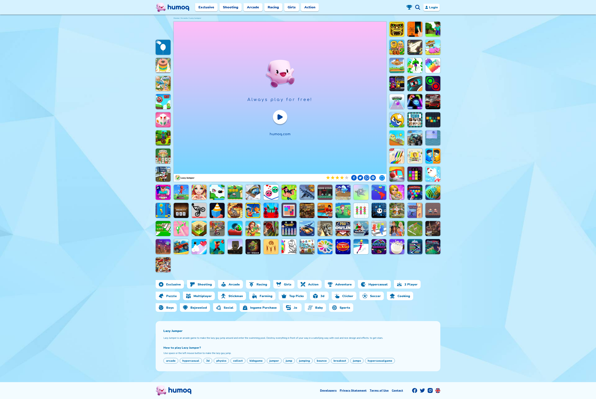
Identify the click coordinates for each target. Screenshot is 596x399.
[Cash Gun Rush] (379, 192)
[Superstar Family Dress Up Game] (396, 228)
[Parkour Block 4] (217, 246)
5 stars (347, 178)
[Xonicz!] (432, 137)
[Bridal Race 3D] (199, 246)
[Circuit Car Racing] (432, 101)
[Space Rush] (396, 83)
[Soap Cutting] (396, 246)
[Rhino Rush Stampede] (432, 47)
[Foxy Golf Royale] (396, 65)
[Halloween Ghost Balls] (379, 210)
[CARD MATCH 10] (163, 156)
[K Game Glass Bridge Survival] (271, 210)
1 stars (328, 178)
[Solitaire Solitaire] (163, 228)
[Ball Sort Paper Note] (361, 210)
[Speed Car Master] (414, 83)
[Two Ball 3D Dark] (271, 228)
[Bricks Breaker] (414, 246)
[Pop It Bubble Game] (325, 246)
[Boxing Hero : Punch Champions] (325, 210)
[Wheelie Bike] (199, 210)
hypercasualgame (380, 361)
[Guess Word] (432, 119)
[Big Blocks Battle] (396, 119)
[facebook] (354, 178)
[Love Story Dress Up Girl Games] (199, 192)
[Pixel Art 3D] (432, 65)
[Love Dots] (271, 192)
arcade (184, 18)
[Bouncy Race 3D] (181, 192)
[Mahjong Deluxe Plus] (181, 210)
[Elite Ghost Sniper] (325, 228)
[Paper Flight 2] (414, 47)
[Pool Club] (432, 246)
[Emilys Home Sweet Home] (253, 228)
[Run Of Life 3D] (361, 246)
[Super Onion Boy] (235, 192)
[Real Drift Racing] (307, 228)
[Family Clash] (343, 246)
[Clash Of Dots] (432, 83)
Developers (328, 390)
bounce (322, 361)
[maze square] (217, 210)
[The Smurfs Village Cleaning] (253, 192)
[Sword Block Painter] (414, 174)
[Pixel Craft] (235, 246)
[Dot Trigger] (253, 246)
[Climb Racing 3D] (181, 246)
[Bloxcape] (289, 210)
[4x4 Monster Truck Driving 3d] (414, 137)
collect (238, 361)
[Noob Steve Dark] (325, 192)
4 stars (342, 178)
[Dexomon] (343, 210)
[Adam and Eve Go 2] (396, 47)
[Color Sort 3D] (163, 65)
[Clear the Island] (361, 192)
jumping (304, 361)
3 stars (337, 178)
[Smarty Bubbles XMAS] (414, 192)
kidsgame (256, 361)
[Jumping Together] (414, 119)
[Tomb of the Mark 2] (396, 29)
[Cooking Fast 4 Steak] (163, 264)
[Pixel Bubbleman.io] (379, 228)
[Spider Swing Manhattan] (414, 210)
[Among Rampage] (379, 246)
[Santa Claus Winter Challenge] (361, 228)
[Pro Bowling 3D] (343, 228)
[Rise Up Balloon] (163, 47)
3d (208, 361)
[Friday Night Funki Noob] (163, 192)
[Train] (396, 174)
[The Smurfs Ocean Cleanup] (343, 192)
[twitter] (360, 178)
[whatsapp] (367, 178)
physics (221, 361)
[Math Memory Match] (307, 246)
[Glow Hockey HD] (414, 101)
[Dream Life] (396, 192)
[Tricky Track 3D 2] (181, 228)
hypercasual (190, 361)
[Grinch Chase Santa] (163, 174)
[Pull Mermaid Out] (163, 210)
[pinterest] (373, 178)
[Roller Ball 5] (163, 101)
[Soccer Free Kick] (414, 228)
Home (176, 18)
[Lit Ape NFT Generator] (414, 156)
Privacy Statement (353, 390)
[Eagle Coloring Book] (289, 246)
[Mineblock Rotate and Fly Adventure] (163, 137)
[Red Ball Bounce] (396, 137)
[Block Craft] (199, 228)
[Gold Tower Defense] (235, 210)
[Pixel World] (432, 192)
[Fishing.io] (253, 210)
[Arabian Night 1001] (307, 210)
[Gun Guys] (289, 192)
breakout (340, 361)
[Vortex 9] (163, 246)
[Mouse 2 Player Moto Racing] (217, 228)
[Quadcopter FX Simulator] (396, 210)
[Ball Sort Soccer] (289, 228)
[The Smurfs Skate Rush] (163, 83)
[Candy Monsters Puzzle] (235, 228)
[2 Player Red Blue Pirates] (432, 210)
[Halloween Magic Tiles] (414, 29)
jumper (274, 361)
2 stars (333, 178)
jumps (357, 361)
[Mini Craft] (432, 29)
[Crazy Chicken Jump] (432, 174)
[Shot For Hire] (432, 228)
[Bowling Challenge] (396, 101)
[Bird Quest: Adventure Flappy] (217, 192)
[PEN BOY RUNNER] (396, 156)
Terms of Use (379, 390)
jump (289, 361)
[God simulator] (271, 246)
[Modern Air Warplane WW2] (307, 192)
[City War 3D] (432, 156)
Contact (397, 390)
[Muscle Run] (414, 65)
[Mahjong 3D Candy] (163, 119)
